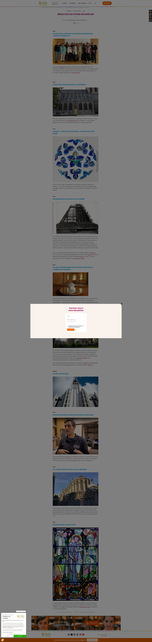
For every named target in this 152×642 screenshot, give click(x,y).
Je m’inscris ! (71, 329)
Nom (68, 315)
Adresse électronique (71, 319)
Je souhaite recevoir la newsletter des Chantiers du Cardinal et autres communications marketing (76, 326)
